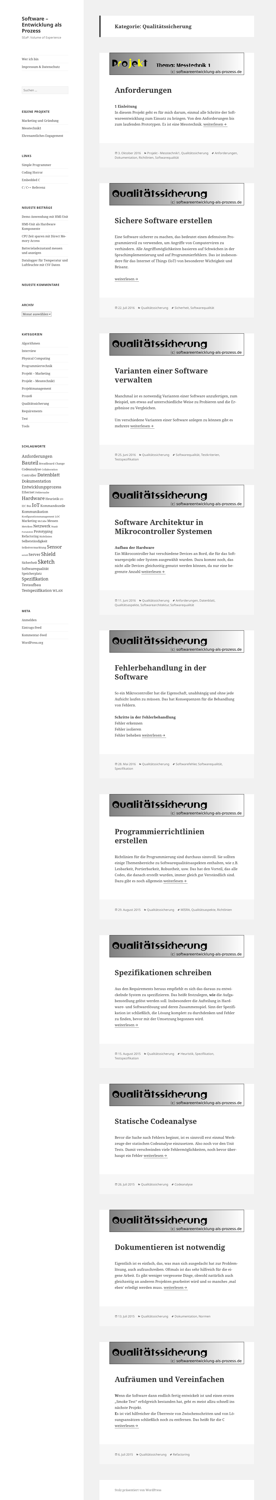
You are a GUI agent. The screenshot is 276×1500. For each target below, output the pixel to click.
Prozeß (27, 396)
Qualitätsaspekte (127, 605)
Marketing (29, 521)
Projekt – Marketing (36, 373)
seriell (25, 555)
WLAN (58, 590)
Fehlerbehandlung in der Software (160, 672)
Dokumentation (36, 481)
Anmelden (29, 620)
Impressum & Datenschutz (41, 67)
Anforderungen (37, 456)
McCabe (42, 521)
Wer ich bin (30, 59)
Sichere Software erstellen (163, 220)
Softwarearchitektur (154, 605)
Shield (48, 554)
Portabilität (27, 532)
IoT (36, 505)
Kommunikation (35, 511)
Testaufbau (31, 584)
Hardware (33, 498)
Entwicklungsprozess (41, 487)
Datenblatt (48, 475)
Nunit (54, 526)
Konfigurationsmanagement (38, 516)
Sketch (46, 561)
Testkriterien (210, 455)
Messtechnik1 (31, 128)
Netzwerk (42, 526)
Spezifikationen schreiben (163, 972)
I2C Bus (26, 506)
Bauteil (30, 462)
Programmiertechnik (37, 366)
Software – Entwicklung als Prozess (42, 24)
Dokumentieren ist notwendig (170, 1247)
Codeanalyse (31, 469)
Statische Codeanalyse (156, 1121)
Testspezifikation (37, 590)
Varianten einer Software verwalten (161, 375)
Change (60, 463)
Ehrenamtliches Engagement (42, 136)
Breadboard (46, 463)
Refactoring (30, 536)
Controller (29, 475)
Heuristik (52, 499)
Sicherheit (29, 562)
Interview (29, 351)
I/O (61, 499)
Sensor (54, 547)
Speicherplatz (32, 573)
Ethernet (28, 492)
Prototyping (43, 531)
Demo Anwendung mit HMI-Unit (45, 217)
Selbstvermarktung (34, 547)
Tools (25, 426)
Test (25, 419)
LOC (57, 516)
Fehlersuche (42, 492)
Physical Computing (36, 358)
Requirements (32, 411)
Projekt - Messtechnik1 (163, 153)
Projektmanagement (36, 388)
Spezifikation (35, 579)
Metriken (27, 526)
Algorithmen (31, 343)
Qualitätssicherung (35, 403)
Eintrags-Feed (31, 627)
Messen (52, 521)
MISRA (185, 910)
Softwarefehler (186, 764)
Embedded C (31, 180)
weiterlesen (215, 124)
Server (34, 554)
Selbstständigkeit (34, 541)
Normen (204, 1316)
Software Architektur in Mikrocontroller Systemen (163, 526)
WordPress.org (32, 643)
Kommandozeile (52, 505)
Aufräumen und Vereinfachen (169, 1379)
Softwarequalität (35, 568)
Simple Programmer (36, 165)
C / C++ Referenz (33, 187)
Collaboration (50, 469)
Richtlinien (45, 536)
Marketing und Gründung (40, 121)
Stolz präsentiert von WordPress (138, 1490)
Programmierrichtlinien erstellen (159, 835)
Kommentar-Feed (34, 635)
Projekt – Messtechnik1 (38, 381)
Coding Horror (32, 172)
